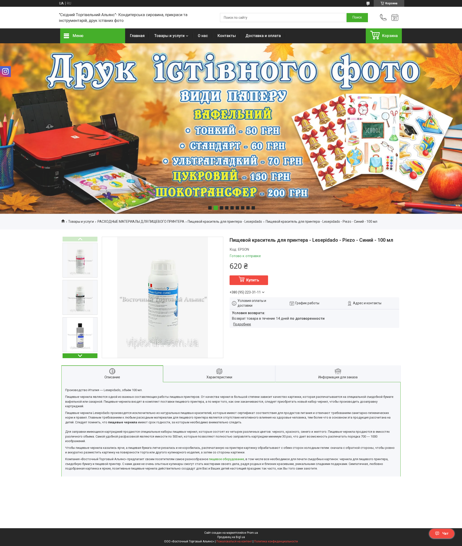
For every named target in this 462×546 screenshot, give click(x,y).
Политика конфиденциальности (276, 541)
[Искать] (357, 17)
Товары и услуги (169, 35)
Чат (445, 533)
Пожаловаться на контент (234, 541)
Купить (252, 280)
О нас (203, 35)
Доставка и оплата (263, 35)
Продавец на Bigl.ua (231, 537)
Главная (137, 35)
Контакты (227, 35)
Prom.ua (252, 532)
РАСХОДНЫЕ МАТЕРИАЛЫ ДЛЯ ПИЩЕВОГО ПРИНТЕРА (140, 221)
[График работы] (394, 17)
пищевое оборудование (226, 459)
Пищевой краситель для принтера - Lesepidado (225, 221)
